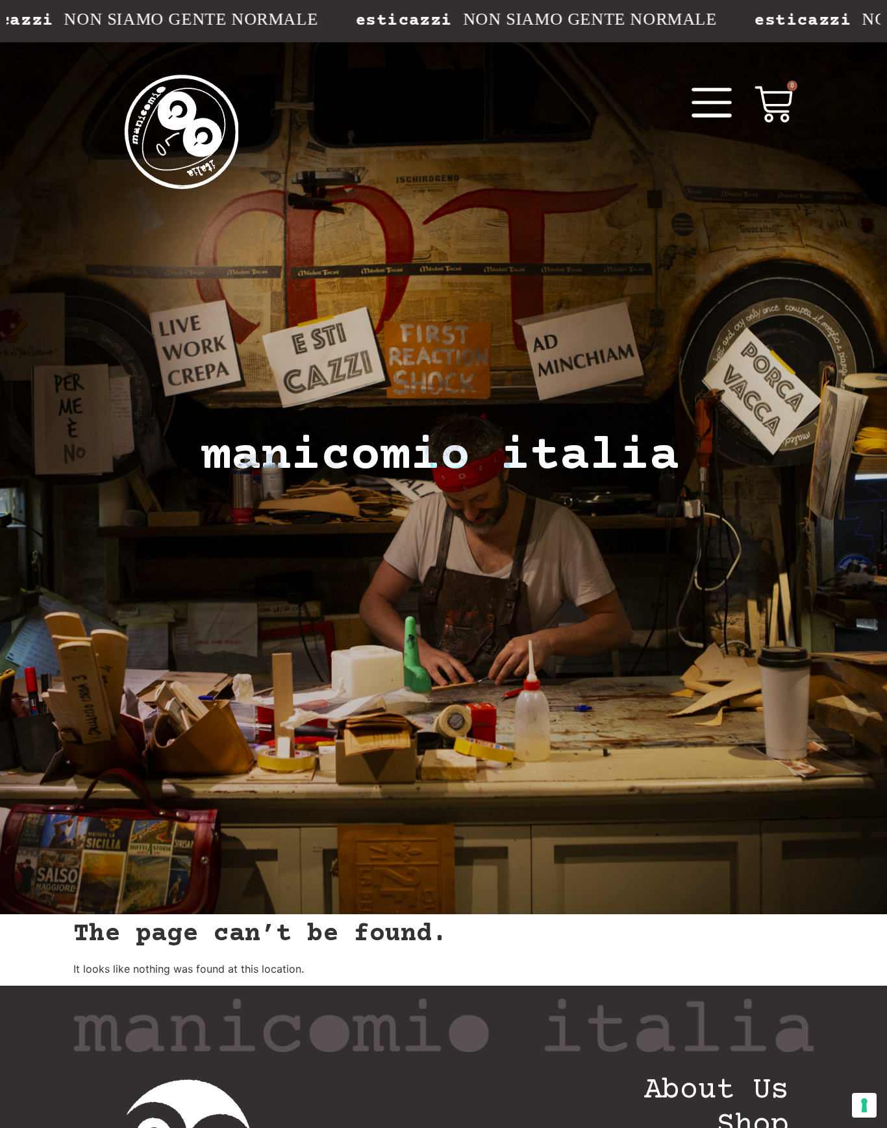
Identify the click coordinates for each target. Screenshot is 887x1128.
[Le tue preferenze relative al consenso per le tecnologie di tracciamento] (864, 1105)
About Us (716, 1090)
